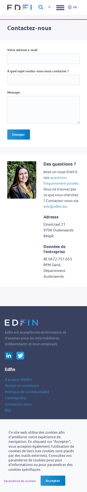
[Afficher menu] (59, 7)
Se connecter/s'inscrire (52, 7)
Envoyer (18, 134)
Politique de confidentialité (27, 391)
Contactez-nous (18, 404)
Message (13, 93)
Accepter (53, 480)
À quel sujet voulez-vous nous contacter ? (38, 71)
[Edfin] (20, 7)
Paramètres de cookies (20, 481)
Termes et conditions (22, 385)
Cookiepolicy (15, 397)
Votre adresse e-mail (22, 50)
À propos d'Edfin (18, 379)
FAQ (8, 410)
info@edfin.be (55, 206)
